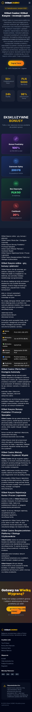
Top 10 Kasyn (5, 643)
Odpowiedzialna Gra (7, 661)
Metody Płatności (6, 650)
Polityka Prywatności (7, 663)
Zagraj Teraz (16, 63)
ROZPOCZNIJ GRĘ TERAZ (18, 610)
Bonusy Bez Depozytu (8, 645)
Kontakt (3, 658)
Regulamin (4, 666)
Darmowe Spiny (6, 648)
